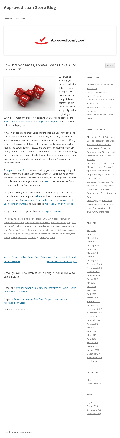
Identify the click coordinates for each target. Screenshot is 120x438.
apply (67, 218)
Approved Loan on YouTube (59, 203)
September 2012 (94, 320)
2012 (45, 218)
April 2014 (91, 249)
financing (32, 230)
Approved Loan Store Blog (30, 7)
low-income (23, 233)
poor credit (34, 233)
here (46, 181)
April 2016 (91, 234)
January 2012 (93, 350)
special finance (63, 233)
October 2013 (93, 271)
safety (44, 233)
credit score (62, 226)
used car (22, 237)
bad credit (45, 222)
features (23, 230)
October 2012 (93, 316)
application (59, 218)
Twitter (14, 237)
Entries (92, 406)
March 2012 (92, 342)
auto (27, 222)
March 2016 (92, 238)
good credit (43, 230)
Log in (89, 402)
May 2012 (91, 335)
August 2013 (92, 279)
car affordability (15, 226)
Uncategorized (94, 383)
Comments (94, 409)
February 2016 (93, 241)
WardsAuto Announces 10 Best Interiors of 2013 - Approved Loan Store (101, 185)
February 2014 (93, 256)
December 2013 (94, 264)
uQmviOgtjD (92, 200)
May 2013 (91, 290)
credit (35, 226)
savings (51, 233)
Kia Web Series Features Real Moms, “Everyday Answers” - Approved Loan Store (101, 167)
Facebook (13, 230)
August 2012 (92, 323)
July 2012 (91, 327)
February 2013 (93, 301)
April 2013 (91, 294)
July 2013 (91, 282)
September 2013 (94, 275)
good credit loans (57, 230)
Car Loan (28, 226)
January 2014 (93, 260)
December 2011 (94, 353)
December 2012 (94, 309)
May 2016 (91, 230)
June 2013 (91, 286)
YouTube (32, 237)
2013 (50, 218)
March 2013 (92, 297)
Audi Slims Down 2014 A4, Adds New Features (101, 156)
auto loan (34, 222)
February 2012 (93, 346)
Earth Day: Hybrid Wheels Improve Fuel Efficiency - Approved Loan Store (99, 148)
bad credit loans (58, 222)
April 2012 (91, 338)
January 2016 (93, 245)
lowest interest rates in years (18, 121)
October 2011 (93, 361)
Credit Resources (47, 226)
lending (13, 233)
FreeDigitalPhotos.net (51, 211)
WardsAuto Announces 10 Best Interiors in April (101, 193)
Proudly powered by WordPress (18, 432)
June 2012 (91, 331)
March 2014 (92, 252)
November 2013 (94, 267)
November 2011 (94, 357)
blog (29, 218)
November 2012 (94, 312)
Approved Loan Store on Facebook (37, 200)
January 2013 (93, 305)
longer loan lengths (47, 121)
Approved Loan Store (14, 18)
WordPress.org (94, 413)
